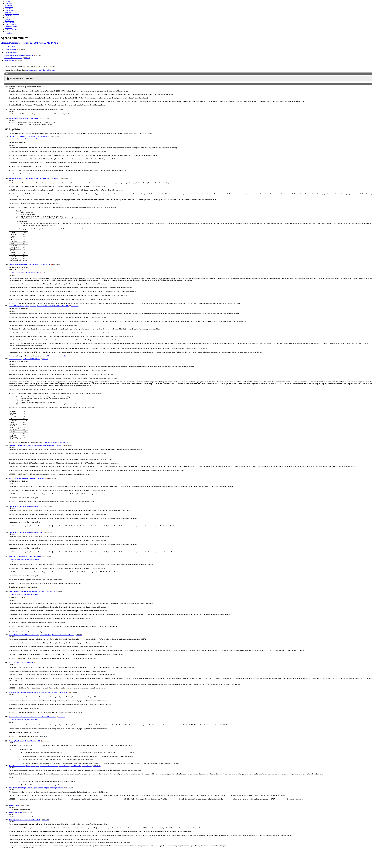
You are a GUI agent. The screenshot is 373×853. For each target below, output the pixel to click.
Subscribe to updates (11, 26)
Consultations (9, 7)
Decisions (8, 8)
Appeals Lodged (19, 805)
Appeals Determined (20, 812)
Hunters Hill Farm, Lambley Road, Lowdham (22, 55)
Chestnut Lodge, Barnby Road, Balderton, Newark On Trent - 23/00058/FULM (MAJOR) (43, 306)
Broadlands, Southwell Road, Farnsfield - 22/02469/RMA (32, 478)
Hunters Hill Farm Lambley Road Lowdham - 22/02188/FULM (34, 264)
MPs (6, 31)
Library (7, 17)
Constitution (8, 5)
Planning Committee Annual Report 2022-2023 (29, 820)
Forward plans (9, 15)
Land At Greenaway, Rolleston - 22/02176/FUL (28, 359)
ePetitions (8, 12)
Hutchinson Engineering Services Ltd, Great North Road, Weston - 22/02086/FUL (40, 445)
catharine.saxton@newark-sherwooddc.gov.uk (40, 70)
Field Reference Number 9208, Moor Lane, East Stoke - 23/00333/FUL (36, 592)
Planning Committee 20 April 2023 (21, 78)
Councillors (8, 28)
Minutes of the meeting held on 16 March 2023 (29, 118)
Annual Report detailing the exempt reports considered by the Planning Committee (41, 788)
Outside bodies (9, 21)
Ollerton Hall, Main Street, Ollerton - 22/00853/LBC (30, 532)
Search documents (10, 24)
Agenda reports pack (10, 52)
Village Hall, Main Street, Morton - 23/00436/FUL (30, 556)
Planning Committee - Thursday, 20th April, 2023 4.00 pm (29, 43)
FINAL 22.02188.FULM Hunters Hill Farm (29, 272)
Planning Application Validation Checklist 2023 (29, 741)
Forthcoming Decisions (12, 14)
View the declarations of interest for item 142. (25, 719)
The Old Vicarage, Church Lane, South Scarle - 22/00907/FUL (34, 136)
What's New (8, 33)
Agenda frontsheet (14, 49)
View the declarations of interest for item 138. (25, 594)
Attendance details (10, 47)
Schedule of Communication (17, 58)
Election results (9, 10)
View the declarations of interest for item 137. (25, 559)
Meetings (7, 19)
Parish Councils (9, 22)
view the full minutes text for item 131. (53, 356)
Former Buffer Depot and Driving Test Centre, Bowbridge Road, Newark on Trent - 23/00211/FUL (45, 635)
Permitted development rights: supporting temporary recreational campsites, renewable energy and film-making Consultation (54, 766)
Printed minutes (13, 60)
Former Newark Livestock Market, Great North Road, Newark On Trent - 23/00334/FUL (43, 692)
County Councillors (11, 29)
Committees (8, 3)
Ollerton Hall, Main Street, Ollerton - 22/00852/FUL (30, 506)
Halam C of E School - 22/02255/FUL (25, 663)
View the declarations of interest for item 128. (25, 139)
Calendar (7, 1)
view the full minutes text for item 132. (56, 442)
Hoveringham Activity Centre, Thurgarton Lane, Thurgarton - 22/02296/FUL (38, 178)
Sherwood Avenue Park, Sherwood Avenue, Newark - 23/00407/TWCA (37, 717)
